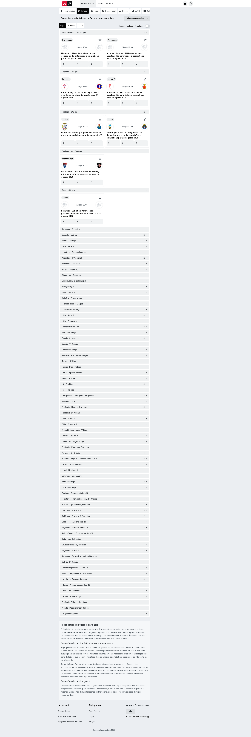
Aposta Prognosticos (137, 705)
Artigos (109, 4)
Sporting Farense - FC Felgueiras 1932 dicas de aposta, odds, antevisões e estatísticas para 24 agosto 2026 (125, 135)
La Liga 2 (66, 79)
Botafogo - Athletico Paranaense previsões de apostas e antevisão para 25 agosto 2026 (81, 213)
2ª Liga (65, 119)
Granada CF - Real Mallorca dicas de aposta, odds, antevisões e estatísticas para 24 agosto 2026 (125, 95)
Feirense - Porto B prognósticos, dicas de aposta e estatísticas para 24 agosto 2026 (81, 133)
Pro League (67, 40)
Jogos (100, 4)
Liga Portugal (67, 158)
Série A (65, 198)
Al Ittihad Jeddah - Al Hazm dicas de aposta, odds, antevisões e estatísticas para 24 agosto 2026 (125, 56)
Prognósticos (87, 4)
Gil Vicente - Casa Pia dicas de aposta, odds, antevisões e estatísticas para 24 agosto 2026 (80, 174)
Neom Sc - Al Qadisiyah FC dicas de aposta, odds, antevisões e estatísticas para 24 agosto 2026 (80, 56)
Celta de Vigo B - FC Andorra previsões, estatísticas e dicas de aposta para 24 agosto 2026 (80, 95)
